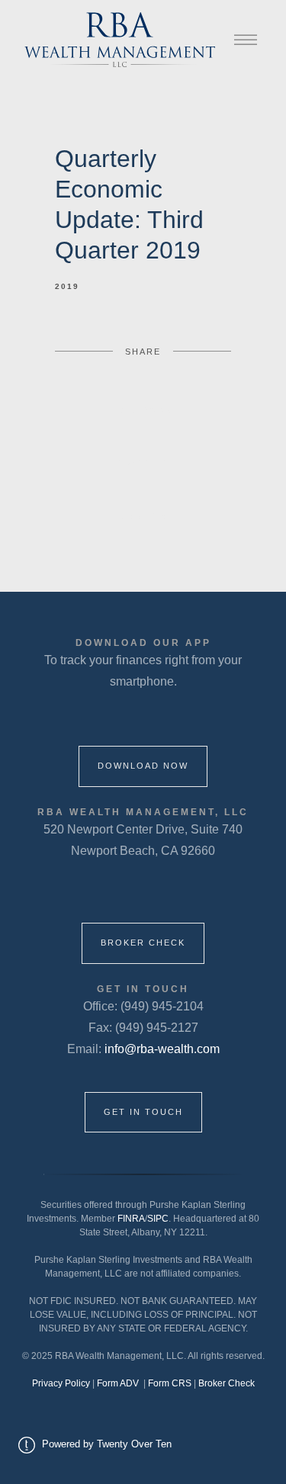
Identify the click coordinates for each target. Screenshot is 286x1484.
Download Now (143, 765)
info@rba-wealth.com (162, 1048)
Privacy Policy (61, 1383)
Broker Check (143, 942)
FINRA (131, 1218)
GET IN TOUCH (143, 1111)
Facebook (143, 410)
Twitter (143, 462)
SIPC (158, 1218)
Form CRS (171, 1383)
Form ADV (119, 1383)
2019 (67, 286)
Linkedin (143, 516)
